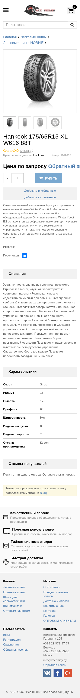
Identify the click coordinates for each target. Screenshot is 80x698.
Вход (43, 492)
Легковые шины (33, 37)
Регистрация (12, 639)
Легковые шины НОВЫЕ (23, 43)
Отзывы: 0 (26, 150)
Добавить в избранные (40, 190)
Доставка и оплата (56, 601)
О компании (51, 587)
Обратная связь (54, 665)
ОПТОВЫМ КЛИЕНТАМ (59, 620)
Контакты (49, 610)
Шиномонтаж (12, 605)
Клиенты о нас (53, 605)
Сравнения (11, 644)
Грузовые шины (14, 592)
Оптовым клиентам (16, 610)
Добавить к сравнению (40, 197)
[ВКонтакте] (24, 255)
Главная (10, 37)
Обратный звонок (15, 649)
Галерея (49, 615)
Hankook (38, 155)
